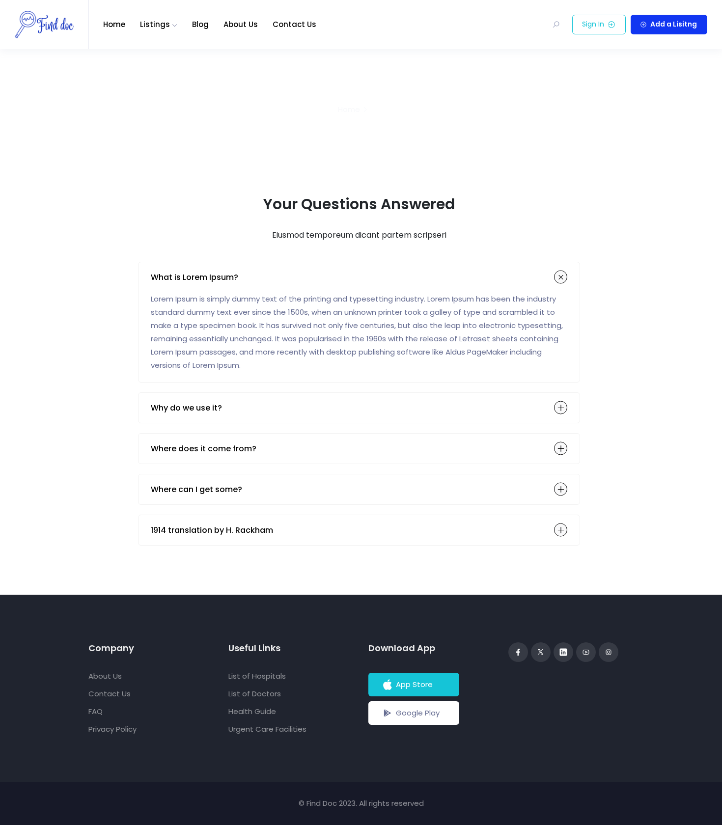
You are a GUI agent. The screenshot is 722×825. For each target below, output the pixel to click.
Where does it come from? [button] (203, 448)
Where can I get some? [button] (196, 489)
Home (114, 24)
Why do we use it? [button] (186, 407)
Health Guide (252, 711)
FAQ (95, 711)
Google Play (418, 713)
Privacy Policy (112, 729)
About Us (240, 24)
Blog (200, 24)
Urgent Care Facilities (267, 729)
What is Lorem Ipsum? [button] (194, 277)
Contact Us (294, 24)
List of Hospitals (257, 676)
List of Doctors (254, 693)
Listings (155, 24)
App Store (414, 684)
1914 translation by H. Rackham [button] (212, 530)
